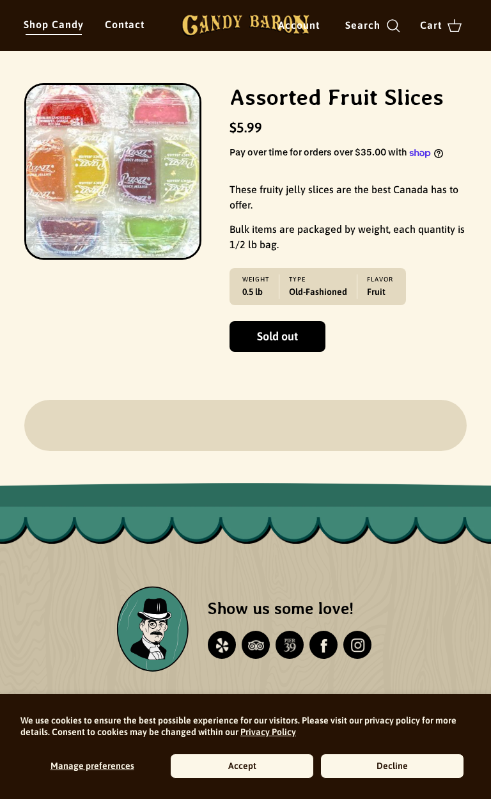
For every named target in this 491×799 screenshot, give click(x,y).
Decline (392, 766)
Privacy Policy (268, 732)
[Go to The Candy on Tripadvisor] (256, 645)
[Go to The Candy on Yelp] (222, 645)
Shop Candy (54, 24)
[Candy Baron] (245, 25)
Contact (124, 24)
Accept (242, 766)
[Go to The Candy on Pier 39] (290, 645)
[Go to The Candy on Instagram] (357, 645)
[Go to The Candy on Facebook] (323, 645)
